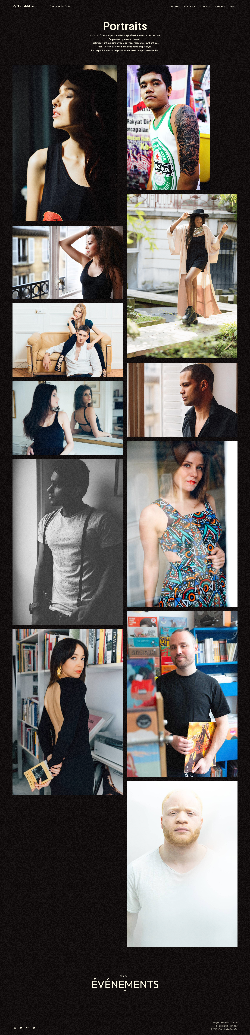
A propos (220, 6)
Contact (205, 6)
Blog (232, 6)
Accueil (175, 6)
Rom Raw (233, 1025)
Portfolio (190, 6)
